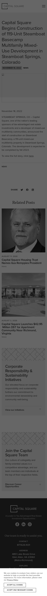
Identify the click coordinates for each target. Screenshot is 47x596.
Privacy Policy (12, 579)
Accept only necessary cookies (20, 590)
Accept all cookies (15, 585)
